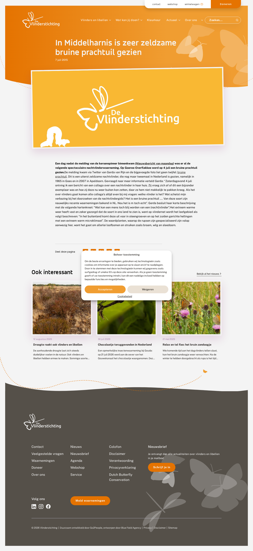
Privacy (148, 527)
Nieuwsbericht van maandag (154, 163)
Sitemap (172, 527)
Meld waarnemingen (90, 500)
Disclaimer (160, 527)
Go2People (96, 527)
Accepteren (105, 289)
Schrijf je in (161, 467)
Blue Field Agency (131, 527)
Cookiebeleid (125, 296)
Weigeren (148, 289)
